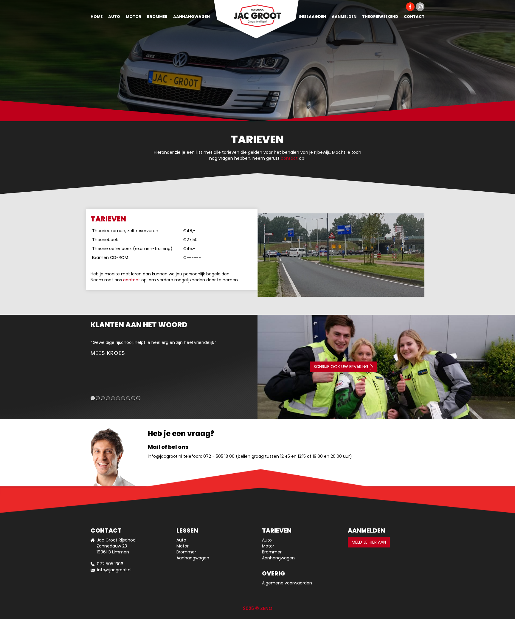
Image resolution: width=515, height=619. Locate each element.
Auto (114, 16)
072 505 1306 (110, 564)
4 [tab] (108, 398)
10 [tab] (138, 398)
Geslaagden (312, 16)
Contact (414, 16)
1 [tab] (93, 398)
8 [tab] (128, 398)
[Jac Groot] (256, 13)
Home (97, 16)
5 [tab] (113, 398)
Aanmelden (344, 16)
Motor (133, 16)
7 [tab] (123, 398)
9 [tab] (133, 398)
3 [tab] (103, 398)
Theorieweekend (380, 16)
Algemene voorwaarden (287, 583)
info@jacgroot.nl (165, 456)
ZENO (266, 608)
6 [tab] (118, 398)
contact (289, 158)
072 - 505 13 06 (219, 456)
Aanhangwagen (191, 16)
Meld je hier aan (369, 542)
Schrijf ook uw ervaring (342, 367)
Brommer (157, 16)
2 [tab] (98, 398)
